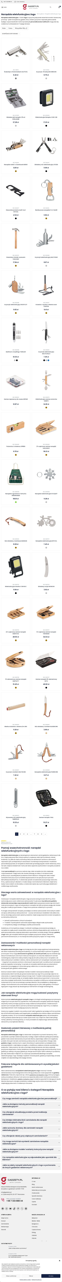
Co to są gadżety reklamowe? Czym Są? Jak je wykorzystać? (18, 1256)
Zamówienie (5, 1224)
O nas (33, 1181)
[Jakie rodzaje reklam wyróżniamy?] (4, 1248)
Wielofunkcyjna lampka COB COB (46, 117)
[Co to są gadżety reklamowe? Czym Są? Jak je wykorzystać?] (4, 1256)
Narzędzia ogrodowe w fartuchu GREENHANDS (15, 494)
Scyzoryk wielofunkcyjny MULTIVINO (46, 257)
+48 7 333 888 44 (7, 1)
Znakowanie (35, 1193)
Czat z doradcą (20, 1)
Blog (33, 1184)
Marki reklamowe (37, 1187)
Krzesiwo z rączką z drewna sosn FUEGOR (46, 305)
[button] (59, 1260)
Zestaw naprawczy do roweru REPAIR (16, 399)
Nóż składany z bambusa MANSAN (16, 541)
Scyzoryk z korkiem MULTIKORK (16, 772)
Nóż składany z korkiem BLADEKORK (46, 726)
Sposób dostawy (37, 1196)
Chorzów (34, 1227)
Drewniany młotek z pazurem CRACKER (15, 258)
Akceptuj (51, 1276)
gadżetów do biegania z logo (39, 1075)
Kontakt (34, 1204)
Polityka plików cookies (25, 1279)
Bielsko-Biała (36, 1221)
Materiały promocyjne (39, 1190)
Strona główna (40, 14)
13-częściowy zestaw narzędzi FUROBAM (46, 633)
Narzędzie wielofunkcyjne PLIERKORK (46, 772)
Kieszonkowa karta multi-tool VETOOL (16, 211)
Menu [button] (5, 7)
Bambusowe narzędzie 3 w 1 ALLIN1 (46, 210)
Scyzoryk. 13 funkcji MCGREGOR (46, 72)
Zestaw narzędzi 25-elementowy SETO (46, 680)
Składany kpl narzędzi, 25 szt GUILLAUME (15, 118)
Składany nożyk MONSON (46, 586)
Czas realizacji (36, 1199)
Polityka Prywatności (36, 1279)
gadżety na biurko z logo (25, 1079)
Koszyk (3, 1221)
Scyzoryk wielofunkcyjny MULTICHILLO (46, 353)
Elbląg (34, 1232)
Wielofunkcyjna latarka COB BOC (16, 586)
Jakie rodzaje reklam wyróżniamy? (17, 1248)
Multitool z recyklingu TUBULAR (16, 352)
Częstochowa (36, 1229)
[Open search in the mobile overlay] (50, 7)
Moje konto (4, 1218)
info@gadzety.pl (6, 1192)
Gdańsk (34, 1235)
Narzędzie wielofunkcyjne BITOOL (46, 541)
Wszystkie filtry (20, 28)
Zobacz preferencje (11, 1276)
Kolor (4, 28)
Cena (10, 28)
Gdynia (34, 1238)
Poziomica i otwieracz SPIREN (15, 446)
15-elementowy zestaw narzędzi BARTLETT (15, 680)
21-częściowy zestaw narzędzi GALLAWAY (46, 447)
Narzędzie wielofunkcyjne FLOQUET (46, 494)
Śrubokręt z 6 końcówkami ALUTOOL (16, 72)
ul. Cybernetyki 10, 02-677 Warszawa (12, 1194)
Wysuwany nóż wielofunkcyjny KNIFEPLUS (16, 818)
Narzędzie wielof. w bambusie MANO (16, 165)
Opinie (34, 1202)
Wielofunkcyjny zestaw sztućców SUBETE (46, 400)
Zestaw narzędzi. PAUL (46, 817)
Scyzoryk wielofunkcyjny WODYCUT (15, 305)
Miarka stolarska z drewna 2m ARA (16, 726)
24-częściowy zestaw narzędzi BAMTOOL (16, 633)
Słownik (3, 1229)
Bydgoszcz (35, 1224)
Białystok (34, 1218)
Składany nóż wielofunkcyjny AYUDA (46, 165)
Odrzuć (31, 1276)
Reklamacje (5, 1227)
